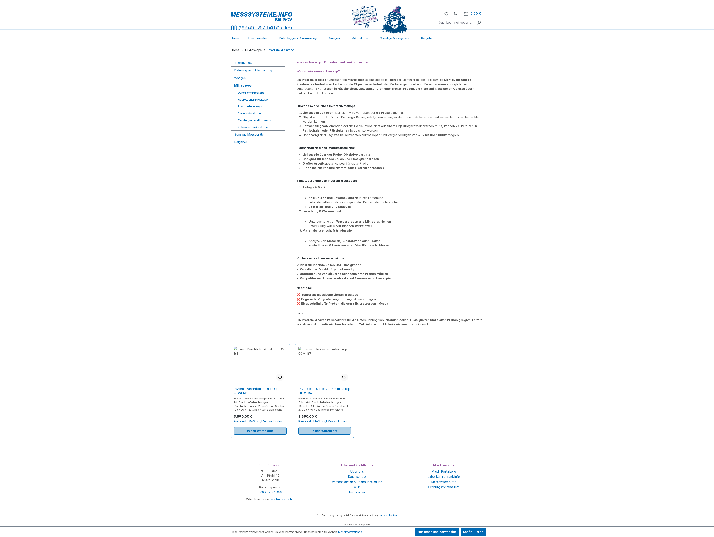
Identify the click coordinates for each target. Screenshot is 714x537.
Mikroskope (243, 85)
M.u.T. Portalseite (444, 471)
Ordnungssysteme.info (444, 487)
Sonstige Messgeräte (249, 134)
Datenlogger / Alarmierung (253, 70)
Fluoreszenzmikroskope (253, 99)
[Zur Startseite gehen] (274, 21)
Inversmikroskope (250, 106)
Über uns (357, 471)
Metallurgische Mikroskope (254, 120)
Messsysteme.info (443, 482)
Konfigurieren (473, 532)
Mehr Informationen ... (351, 531)
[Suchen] (479, 22)
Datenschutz (357, 476)
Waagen (240, 78)
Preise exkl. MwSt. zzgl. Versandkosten (258, 421)
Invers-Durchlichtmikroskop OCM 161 (256, 391)
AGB (357, 487)
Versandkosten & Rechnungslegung (357, 482)
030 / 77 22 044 (270, 492)
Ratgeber (240, 142)
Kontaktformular (282, 499)
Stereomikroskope (249, 113)
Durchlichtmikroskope (251, 92)
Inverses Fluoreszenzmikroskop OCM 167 (324, 391)
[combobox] (456, 22)
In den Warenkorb (260, 431)
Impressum (357, 492)
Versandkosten (388, 515)
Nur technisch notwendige (437, 532)
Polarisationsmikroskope (253, 127)
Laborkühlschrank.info (444, 476)
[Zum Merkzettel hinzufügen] (280, 377)
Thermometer (244, 62)
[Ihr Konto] (455, 13)
